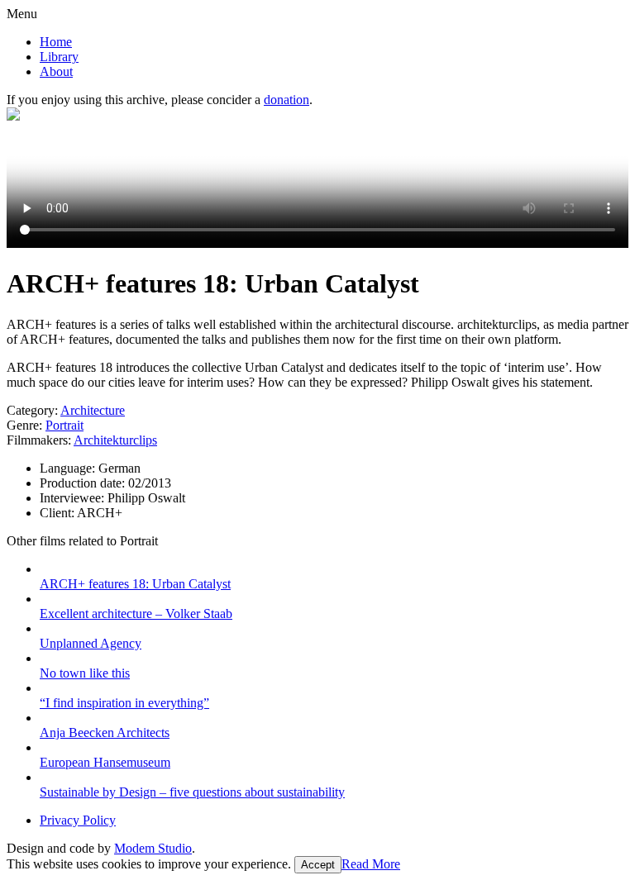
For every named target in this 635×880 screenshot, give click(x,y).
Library (59, 57)
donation (286, 100)
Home (56, 42)
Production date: (84, 483)
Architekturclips (115, 440)
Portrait (64, 425)
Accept (318, 865)
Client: (58, 513)
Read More (370, 864)
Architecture (92, 410)
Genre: (24, 425)
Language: (69, 468)
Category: (32, 410)
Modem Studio (153, 848)
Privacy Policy (78, 820)
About (56, 71)
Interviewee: (73, 498)
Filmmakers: (39, 440)
